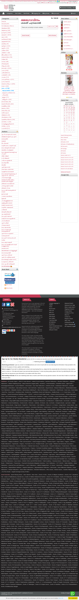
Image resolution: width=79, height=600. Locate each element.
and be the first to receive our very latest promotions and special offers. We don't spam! (37, 359)
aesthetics (42, 383)
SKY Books (23, 456)
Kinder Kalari (55, 422)
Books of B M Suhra (30, 511)
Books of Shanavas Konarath (20, 541)
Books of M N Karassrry (67, 511)
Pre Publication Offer (8, 26)
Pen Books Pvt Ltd (30, 444)
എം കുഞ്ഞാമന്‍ (6, 214)
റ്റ (66, 122)
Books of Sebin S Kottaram (64, 541)
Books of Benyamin (24, 487)
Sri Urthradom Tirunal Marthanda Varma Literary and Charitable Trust (49, 459)
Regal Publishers (60, 450)
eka (47, 403)
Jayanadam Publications (41, 416)
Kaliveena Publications (61, 418)
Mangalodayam (69, 428)
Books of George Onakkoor (27, 545)
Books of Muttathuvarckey (63, 520)
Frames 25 (48, 405)
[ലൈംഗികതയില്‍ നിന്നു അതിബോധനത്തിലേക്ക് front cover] (62, 36)
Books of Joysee (60, 487)
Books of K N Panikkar (17, 554)
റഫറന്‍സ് (6, 128)
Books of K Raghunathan (24, 528)
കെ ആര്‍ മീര (5, 163)
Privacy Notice (68, 311)
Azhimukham (11, 388)
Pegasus (22, 444)
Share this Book (10, 282)
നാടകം (5, 61)
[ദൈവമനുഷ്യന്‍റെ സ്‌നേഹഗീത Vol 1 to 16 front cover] (62, 39)
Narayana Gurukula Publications (20, 435)
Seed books (45, 454)
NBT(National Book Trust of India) (52, 435)
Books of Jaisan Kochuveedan (8, 548)
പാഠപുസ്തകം (8, 79)
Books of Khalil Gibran (71, 481)
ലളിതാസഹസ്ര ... (68, 33)
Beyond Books (49, 388)
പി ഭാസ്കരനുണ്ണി (6, 177)
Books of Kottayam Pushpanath (9, 487)
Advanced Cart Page (70, 305)
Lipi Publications (72, 424)
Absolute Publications (63, 381)
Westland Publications (40, 469)
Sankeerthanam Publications (66, 452)
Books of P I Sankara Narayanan (42, 567)
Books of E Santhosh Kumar (25, 526)
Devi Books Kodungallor (53, 398)
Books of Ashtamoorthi (7, 535)
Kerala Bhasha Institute (27, 420)
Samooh (55, 452)
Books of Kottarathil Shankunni (36, 481)
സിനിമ (6, 126)
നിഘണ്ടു (5, 64)
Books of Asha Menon (61, 513)
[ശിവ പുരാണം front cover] (62, 30)
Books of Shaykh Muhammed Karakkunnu (39, 573)
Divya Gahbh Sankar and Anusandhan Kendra (20, 401)
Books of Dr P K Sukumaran (14, 494)
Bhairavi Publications (59, 388)
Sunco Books (17, 461)
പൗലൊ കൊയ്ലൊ (7, 196)
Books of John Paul (12, 526)
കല (4, 37)
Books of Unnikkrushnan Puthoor (46, 520)
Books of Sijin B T (72, 569)
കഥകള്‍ (6, 35)
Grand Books (47, 407)
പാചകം (5, 77)
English (38, 2)
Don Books (67, 401)
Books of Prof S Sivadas (12, 485)
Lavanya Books (37, 424)
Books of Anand (15, 550)
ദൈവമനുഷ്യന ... (68, 39)
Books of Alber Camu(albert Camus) (34, 522)
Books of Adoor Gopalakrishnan (24, 524)
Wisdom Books (58, 469)
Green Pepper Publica (72, 407)
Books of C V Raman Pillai (23, 571)
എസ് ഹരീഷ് (5, 223)
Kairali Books (37, 418)
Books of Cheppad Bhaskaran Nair (20, 552)
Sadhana (3, 452)
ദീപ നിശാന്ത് (5, 143)
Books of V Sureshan (12, 560)
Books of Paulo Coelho (55, 526)
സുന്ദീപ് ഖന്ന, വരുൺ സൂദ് (9, 145)
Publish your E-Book (54, 328)
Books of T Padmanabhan (30, 507)
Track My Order (53, 320)
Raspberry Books (10, 450)
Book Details (25, 35)
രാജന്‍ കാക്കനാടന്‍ (7, 205)
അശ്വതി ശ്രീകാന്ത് (6, 212)
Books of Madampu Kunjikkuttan (46, 513)
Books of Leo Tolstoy (35, 487)
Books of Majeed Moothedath (40, 528)
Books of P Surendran (55, 496)
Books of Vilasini (72, 507)
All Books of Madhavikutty (67, 144)
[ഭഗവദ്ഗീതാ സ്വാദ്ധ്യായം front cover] (62, 45)
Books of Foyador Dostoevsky (61, 582)
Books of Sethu (43, 507)
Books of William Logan (7, 558)
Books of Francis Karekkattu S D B (15, 489)
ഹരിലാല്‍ (4, 209)
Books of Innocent (61, 569)
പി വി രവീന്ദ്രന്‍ (6, 221)
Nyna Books (5, 439)
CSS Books (51, 396)
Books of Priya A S (67, 528)
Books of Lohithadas (60, 558)
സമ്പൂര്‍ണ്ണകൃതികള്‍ (8, 124)
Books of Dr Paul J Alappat (18, 530)
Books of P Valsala (32, 483)
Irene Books (56, 413)
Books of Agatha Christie (48, 487)
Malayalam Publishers (26, 428)
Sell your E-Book (53, 330)
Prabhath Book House (33, 446)
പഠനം (5, 70)
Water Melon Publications (26, 469)
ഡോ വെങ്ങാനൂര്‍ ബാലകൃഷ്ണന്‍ (6, 230)
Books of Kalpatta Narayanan (59, 565)
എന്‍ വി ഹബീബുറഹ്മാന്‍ (8, 257)
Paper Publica (60, 441)
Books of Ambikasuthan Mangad (9, 586)
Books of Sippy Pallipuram (61, 479)
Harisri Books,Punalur (40, 409)
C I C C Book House (66, 392)
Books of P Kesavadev (62, 522)
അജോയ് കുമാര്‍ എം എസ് (9, 136)
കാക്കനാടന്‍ (5, 248)
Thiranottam (17, 463)
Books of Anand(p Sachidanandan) (58, 498)
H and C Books (21, 409)
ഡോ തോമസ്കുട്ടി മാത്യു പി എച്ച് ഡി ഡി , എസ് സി (9, 174)
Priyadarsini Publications (14, 448)
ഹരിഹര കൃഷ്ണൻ (7, 160)
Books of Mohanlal (50, 522)
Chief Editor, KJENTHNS (8, 169)
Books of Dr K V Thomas (59, 532)
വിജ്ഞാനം (6, 115)
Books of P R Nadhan (48, 558)
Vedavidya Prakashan (69, 465)
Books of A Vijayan (67, 524)
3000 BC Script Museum (25, 381)
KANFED (70, 418)
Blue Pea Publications (43, 390)
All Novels (63, 151)
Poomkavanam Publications (8, 446)
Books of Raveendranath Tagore (18, 481)
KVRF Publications (18, 424)
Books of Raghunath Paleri (43, 511)
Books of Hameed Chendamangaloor (53, 552)
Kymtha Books (28, 424)
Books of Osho (43, 474)
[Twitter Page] (8, 306)
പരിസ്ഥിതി (6, 73)
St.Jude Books (71, 459)
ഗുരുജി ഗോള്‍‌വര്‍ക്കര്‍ (8, 171)
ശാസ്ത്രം (6, 122)
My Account (56, 13)
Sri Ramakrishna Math (25, 459)
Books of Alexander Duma (33, 530)
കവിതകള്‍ (6, 39)
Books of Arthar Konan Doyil (16, 563)
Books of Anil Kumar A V (42, 496)
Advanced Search (18, 1)
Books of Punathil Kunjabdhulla (30, 479)
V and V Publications (31, 465)
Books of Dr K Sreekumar (40, 485)
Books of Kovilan (62, 489)
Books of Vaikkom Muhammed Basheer (35, 477)
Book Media (74, 390)
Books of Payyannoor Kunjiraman (24, 509)
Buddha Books (55, 392)
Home (50, 307)
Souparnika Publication (54, 456)
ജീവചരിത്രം (7, 55)
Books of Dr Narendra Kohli (31, 517)
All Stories (63, 153)
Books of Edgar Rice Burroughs (9, 528)
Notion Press (74, 437)
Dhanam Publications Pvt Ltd (67, 398)
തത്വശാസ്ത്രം (7, 57)
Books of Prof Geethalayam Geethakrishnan (28, 548)
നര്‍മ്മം (5, 59)
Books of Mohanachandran (14, 515)
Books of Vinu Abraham (7, 578)
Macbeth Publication (48, 426)
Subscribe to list (50, 361)
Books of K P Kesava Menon (15, 492)
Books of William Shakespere (16, 522)
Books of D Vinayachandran (61, 543)
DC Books (8, 398)
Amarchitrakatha (50, 383)
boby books (53, 390)
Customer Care (57, 1)
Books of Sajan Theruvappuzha (65, 537)
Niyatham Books (43, 437)
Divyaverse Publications (39, 401)
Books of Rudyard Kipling (52, 550)
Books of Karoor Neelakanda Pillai (38, 535)
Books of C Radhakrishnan (46, 479)
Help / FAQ (67, 320)
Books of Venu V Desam (47, 539)
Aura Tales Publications (39, 385)
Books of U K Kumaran (52, 509)
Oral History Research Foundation (38, 439)
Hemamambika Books (11, 411)
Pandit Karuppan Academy (39, 441)
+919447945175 (63, 1)
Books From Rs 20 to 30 (67, 160)
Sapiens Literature (5, 454)
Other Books (51, 439)
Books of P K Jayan (56, 573)
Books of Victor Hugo (45, 532)
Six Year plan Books (14, 456)
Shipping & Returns (69, 309)
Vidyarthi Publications (28, 467)
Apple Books (69, 383)
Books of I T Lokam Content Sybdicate (36, 505)
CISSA (2, 396)
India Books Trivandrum (61, 411)
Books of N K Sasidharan (30, 520)
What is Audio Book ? (70, 307)
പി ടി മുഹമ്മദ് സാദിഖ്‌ (7, 186)
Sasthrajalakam (15, 454)
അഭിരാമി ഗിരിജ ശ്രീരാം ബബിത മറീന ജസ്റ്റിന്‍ (8, 180)
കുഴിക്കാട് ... (67, 27)
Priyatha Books (26, 448)
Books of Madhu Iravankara (37, 578)
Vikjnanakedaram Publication (42, 467)
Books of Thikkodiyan (28, 584)
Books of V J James (51, 541)
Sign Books (52, 454)
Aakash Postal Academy (38, 381)
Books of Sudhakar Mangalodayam (48, 489)
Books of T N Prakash (16, 517)
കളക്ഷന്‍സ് (6, 41)
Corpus (45, 396)
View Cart (51, 310)
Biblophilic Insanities (16, 390)
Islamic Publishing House (15, 416)
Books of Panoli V (55, 511)
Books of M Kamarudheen (14, 565)
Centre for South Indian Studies (41, 394)
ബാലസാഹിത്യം (8, 84)
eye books (68, 403)
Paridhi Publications (6, 444)
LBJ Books (44, 424)
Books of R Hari (68, 552)
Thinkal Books (9, 463)
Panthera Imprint (51, 441)
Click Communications (11, 396)
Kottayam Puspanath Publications (68, 422)
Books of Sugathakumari (13, 567)
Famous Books (9, 405)
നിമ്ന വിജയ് (5, 156)
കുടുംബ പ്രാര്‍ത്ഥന (8, 93)
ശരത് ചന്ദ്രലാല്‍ (31, 23)
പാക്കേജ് (6, 75)
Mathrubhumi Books (72, 431)
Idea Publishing (43, 411)
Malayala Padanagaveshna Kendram (10, 428)
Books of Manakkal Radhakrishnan (68, 580)
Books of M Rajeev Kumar (42, 584)
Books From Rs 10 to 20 (67, 157)
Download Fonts (69, 322)
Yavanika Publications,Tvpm (70, 469)
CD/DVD (30, 394)
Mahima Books (58, 426)
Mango (75, 428)
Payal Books (15, 444)
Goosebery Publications (37, 407)
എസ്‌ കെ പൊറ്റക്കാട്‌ (7, 233)
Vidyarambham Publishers (15, 467)
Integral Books (48, 413)
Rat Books (18, 450)
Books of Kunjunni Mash (8, 575)
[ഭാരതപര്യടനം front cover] (62, 21)
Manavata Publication (58, 428)
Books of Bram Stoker (33, 532)
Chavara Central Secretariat (58, 394)
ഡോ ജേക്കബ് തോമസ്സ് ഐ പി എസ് (9, 153)
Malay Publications (68, 426)
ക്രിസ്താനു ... (67, 24)
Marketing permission (39, 361)
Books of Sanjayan (52, 502)
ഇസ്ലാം (5, 97)
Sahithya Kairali (19, 452)
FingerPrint (25, 405)
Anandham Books (60, 383)
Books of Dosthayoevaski (41, 526)
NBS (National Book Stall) (36, 435)
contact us (9, 371)
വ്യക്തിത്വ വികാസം (8, 119)
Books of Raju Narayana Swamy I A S (67, 485)
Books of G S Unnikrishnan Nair (70, 573)
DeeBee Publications (23, 398)
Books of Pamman (43, 483)
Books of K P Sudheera (56, 575)
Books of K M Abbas (39, 550)
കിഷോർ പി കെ (6, 188)
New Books (26, 13)
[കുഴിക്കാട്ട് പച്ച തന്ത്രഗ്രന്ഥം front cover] (62, 27)
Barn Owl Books (32, 388)
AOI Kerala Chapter (13, 381)
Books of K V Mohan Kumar (29, 513)
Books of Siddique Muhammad (37, 541)
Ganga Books (62, 405)
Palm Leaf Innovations (25, 441)
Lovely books (38, 426)
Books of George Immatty (70, 575)
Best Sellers (18, 13)
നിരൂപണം (5, 66)
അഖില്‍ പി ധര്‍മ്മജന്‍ (7, 150)
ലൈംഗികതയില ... (69, 36)
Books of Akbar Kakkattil (20, 483)
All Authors (3, 1)
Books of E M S (5, 517)
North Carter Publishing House (56, 437)
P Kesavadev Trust (60, 439)
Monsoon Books (54, 433)
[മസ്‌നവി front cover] (62, 42)
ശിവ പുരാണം (67, 30)
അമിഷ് (4, 141)
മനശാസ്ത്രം (6, 101)
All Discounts (64, 146)
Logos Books (30, 426)
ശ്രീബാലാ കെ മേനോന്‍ (8, 183)
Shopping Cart (52, 2)
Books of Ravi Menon (55, 505)
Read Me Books (26, 450)
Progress (33, 448)
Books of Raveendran (11, 502)
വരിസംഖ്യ (5, 113)
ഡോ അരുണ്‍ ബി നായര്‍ (8, 148)
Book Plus (4, 392)
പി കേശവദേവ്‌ (6, 225)
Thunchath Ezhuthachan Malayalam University (33, 463)
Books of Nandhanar (71, 535)
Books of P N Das (16, 513)
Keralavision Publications (44, 422)
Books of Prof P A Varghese (26, 502)
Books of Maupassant (20, 558)
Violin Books (53, 467)
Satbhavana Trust (25, 454)
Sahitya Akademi (28, 452)
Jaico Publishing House (28, 416)
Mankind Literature (20, 431)
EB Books (31, 403)
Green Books (62, 407)
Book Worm (11, 392)
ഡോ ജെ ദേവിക (6, 227)
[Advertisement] (69, 199)
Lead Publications (52, 424)
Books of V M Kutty (23, 569)
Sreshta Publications (13, 459)
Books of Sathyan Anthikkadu (25, 560)
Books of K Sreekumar (16, 556)
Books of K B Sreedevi (67, 496)
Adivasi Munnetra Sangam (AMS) (30, 383)
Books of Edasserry (36, 565)
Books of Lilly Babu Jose (22, 575)
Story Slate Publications (7, 461)
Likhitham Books (63, 424)
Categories (9, 13)
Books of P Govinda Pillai (19, 543)
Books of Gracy (26, 565)
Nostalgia (67, 437)
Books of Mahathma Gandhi (44, 554)
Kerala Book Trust (54, 420)
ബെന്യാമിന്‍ (5, 139)
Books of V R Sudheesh (29, 494)
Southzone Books (65, 456)
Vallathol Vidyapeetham (43, 465)
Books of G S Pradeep (58, 556)
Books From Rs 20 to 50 (67, 166)
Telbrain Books (66, 461)
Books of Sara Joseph (71, 494)
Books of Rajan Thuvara (59, 530)
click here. (58, 371)
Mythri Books (70, 433)
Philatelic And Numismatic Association (63, 444)
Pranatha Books (44, 446)
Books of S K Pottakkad (53, 477)
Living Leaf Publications (12, 426)
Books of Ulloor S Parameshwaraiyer (62, 554)
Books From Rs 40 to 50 (67, 164)
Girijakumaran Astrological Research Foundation (18, 407)
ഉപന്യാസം (6, 32)
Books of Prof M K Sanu (17, 511)
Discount (5, 24)
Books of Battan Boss (31, 489)
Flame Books (32, 405)
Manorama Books (47, 431)
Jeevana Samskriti (52, 416)
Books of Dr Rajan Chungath (29, 515)
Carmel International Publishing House (17, 394)
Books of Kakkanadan (40, 502)
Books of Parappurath (39, 509)
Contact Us (44, 1)
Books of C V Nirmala (58, 545)
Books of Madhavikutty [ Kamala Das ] (14, 477)
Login (76, 2)
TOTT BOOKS (59, 463)
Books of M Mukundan (66, 477)
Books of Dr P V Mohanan (70, 526)
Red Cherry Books (35, 450)
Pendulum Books (40, 444)
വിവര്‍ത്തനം (6, 117)
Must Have (63, 139)
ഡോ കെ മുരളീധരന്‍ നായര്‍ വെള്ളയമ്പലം (9, 245)
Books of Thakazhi (16, 479)
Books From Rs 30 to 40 (67, 162)
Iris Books (62, 413)
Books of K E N (56, 567)
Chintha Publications (71, 394)
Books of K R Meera (42, 498)
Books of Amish (47, 565)
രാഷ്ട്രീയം (6, 106)
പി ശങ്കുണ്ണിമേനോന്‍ (7, 201)
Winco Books (50, 469)
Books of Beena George (44, 563)
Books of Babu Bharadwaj (46, 543)
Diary (4, 21)
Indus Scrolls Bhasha (29, 413)
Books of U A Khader (29, 492)
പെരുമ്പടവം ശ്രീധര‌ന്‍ (7, 262)
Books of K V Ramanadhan (22, 578)
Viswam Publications (13, 469)
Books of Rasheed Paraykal (8, 571)
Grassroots (55, 407)
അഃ (74, 109)
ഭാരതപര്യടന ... (68, 22)
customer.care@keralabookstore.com (11, 327)
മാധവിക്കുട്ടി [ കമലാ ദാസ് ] (9, 259)
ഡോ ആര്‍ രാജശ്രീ (7, 242)
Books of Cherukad (47, 530)
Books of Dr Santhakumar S (49, 537)
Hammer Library (30, 409)
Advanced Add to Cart (28, 1)
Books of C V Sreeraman (52, 578)
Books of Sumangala (19, 505)
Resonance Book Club (71, 450)
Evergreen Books (60, 403)
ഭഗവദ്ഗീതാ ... (67, 45)
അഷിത (4, 165)
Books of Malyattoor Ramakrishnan (57, 507)
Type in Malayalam (69, 324)
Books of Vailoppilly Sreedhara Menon (10, 496)
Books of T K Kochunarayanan (44, 582)
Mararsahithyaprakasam (59, 431)
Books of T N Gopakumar (7, 509)
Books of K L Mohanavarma (24, 580)
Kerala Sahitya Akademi (13, 422)
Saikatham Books (37, 452)
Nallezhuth (8, 435)
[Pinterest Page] (13, 306)
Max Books (25, 433)
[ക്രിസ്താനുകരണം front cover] (62, 24)
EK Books (42, 403)
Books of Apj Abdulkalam (65, 502)
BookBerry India (20, 392)
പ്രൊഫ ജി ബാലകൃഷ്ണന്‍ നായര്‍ (9, 191)
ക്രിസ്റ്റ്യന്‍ (6, 99)
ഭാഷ (5, 86)
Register (70, 2)
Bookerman (28, 392)
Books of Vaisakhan (55, 584)
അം (71, 109)
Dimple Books (4, 401)
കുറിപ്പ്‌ (6, 46)
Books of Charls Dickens (34, 537)
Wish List (45, 2)
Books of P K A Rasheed (7, 582)
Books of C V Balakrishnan (57, 494)
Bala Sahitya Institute (21, 388)
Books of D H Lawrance (36, 552)
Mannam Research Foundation (34, 431)
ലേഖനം (5, 108)
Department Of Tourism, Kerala (37, 398)
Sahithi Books (10, 452)
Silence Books (70, 454)
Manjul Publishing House (8, 431)
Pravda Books (65, 446)
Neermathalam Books (68, 435)
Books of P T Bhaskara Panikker (59, 560)
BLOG (74, 13)
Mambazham (48, 428)
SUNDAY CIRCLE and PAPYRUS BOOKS (32, 461)
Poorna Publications (21, 446)
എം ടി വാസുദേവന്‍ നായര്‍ (9, 134)
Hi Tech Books (21, 411)
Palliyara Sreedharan (13, 441)
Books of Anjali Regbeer (26, 567)
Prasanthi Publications (55, 446)
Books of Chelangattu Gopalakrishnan (50, 548)
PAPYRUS (72, 441)
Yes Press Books (6, 472)
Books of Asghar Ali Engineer (42, 560)
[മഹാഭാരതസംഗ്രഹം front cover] (62, 48)
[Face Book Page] (4, 306)
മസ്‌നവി (66, 42)
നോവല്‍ (6, 68)
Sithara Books (4, 456)
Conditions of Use (69, 313)
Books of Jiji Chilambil (30, 554)
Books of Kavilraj (27, 556)
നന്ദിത (3, 240)
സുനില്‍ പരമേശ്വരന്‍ (7, 207)
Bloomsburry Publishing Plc (29, 390)
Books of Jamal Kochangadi (45, 515)
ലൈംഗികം (6, 110)
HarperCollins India (67, 409)
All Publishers (10, 1)
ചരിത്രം (5, 50)
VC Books (52, 465)
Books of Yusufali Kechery (62, 517)
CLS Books (20, 396)
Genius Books (70, 405)
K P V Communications (14, 418)
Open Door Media (24, 439)
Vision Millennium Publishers (65, 467)
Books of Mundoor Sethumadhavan (18, 573)
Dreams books (23, 403)
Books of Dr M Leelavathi (40, 524)
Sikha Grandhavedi (60, 454)
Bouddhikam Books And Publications (41, 392)
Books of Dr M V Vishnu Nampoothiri (16, 532)
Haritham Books (51, 409)
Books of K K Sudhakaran (43, 492)
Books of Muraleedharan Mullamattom (26, 498)
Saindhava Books (47, 452)
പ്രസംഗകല (6, 81)
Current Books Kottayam (61, 396)
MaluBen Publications (38, 428)
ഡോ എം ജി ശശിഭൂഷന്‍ (8, 264)
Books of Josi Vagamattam (28, 496)
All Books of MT (65, 142)
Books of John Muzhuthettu (8, 580)
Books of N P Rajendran (48, 569)
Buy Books (46, 13)
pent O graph (49, 444)
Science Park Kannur (36, 454)
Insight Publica (39, 413)
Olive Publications (13, 439)
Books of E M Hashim (59, 515)
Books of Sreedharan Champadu (61, 571)
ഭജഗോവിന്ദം (30, 20)
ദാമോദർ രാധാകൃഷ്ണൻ (8, 218)
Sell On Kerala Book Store (55, 326)
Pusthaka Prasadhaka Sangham (44, 448)
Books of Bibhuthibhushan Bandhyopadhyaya (35, 500)
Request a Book (37, 1)
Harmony (59, 409)
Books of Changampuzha (15, 507)
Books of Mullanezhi (32, 543)
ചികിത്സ (6, 52)
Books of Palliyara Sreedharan (55, 474)
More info (61, 598)
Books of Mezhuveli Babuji (56, 483)
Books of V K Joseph (67, 548)
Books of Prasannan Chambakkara (42, 556)
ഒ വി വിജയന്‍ (5, 158)
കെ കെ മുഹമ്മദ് (6, 253)
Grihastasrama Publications (9, 409)
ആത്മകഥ (6, 28)
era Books (52, 403)
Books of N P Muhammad (21, 535)
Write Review (52, 35)
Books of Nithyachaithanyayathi (59, 492)
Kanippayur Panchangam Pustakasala (10, 420)
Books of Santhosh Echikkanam (14, 584)
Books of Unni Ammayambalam (69, 567)
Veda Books (59, 465)
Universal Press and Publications (16, 465)
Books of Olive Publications (47, 517)
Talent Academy (47, 461)
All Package (64, 148)
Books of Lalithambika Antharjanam (39, 575)
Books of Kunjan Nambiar (20, 537)
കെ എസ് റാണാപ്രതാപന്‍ (9, 238)
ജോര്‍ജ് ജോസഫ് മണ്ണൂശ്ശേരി (9, 250)
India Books (51, 411)
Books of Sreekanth (72, 532)
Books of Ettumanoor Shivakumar (55, 481)
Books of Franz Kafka (71, 515)
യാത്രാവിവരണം (8, 104)
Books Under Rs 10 (65, 155)
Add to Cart (51, 26)
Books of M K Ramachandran (43, 545)
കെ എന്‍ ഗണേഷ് (6, 216)
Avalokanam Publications (62, 385)
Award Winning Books (66, 135)
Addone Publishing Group (14, 383)
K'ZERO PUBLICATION (27, 418)
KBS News (9, 284)
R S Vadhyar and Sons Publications (62, 448)
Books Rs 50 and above (67, 168)
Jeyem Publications (63, 416)
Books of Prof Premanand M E (59, 563)
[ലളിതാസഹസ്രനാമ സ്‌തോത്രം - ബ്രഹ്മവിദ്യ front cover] (62, 33)
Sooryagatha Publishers (33, 456)
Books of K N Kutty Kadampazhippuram (28, 539)
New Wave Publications (11, 437)
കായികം (5, 44)
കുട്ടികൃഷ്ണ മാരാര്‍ (7, 203)
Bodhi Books (60, 390)
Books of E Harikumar (38, 580)
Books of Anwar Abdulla (31, 563)
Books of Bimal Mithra (71, 556)
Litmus (3, 426)
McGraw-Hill (45, 433)
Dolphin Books (59, 401)
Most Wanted (64, 137)
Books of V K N (68, 483)
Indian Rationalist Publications (15, 413)
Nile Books (21, 437)
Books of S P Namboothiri (34, 558)
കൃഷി (5, 48)
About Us (67, 315)
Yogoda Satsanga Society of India (20, 472)
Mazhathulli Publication (35, 433)
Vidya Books (4, 467)
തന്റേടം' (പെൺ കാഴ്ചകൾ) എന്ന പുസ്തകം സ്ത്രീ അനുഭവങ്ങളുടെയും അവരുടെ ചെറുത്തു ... (69, 90)
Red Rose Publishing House (48, 450)
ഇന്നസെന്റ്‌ (5, 194)
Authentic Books (50, 385)
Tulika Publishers (68, 463)
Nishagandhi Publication (31, 437)
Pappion (67, 441)
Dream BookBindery (13, 403)
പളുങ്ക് (69, 66)
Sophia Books (43, 456)
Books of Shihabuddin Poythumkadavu (58, 500)
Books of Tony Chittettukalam (63, 539)
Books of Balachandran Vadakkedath (25, 582)
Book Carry (67, 390)
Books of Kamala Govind (16, 520)
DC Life (14, 398)
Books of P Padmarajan (43, 494)
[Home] (3, 13)
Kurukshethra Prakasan (7, 424)
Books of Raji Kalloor (35, 569)
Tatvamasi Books (56, 461)
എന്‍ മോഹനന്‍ (6, 167)
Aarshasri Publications (50, 381)
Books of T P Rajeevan (7, 537)
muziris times (62, 433)
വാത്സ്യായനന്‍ (5, 235)
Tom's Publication (50, 463)
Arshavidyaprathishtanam (7, 385)
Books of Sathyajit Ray (13, 545)
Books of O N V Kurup (6, 483)
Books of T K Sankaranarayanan (68, 578)
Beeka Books (41, 388)
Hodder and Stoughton (32, 411)
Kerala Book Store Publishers (41, 420)
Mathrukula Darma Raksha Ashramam (11, 433)
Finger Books (18, 405)
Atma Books (28, 385)
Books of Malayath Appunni (66, 509)
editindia (37, 403)
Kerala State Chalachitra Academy (28, 422)
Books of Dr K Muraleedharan (69, 584)
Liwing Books (22, 426)
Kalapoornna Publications (48, 418)
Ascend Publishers (19, 385)
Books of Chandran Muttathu (8, 569)
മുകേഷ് (4, 198)
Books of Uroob (52, 485)
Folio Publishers (41, 405)
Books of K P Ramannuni (54, 524)
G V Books (55, 405)
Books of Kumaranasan (26, 485)
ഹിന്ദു (5, 95)
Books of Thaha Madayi (27, 550)
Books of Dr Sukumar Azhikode (14, 500)
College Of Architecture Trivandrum (33, 396)
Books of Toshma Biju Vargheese (56, 535)
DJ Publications (50, 401)
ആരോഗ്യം (6, 30)
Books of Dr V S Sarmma (55, 528)
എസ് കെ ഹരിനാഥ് (7, 255)
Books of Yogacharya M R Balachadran (41, 571)
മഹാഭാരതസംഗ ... (69, 48)
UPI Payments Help (69, 326)
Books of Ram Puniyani (52, 580)
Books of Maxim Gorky (71, 545)
